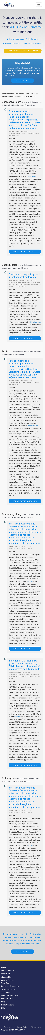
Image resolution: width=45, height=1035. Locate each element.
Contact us (5, 983)
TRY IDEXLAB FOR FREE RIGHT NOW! (22, 51)
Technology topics (8, 989)
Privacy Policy (36, 1027)
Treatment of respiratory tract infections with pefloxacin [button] (24, 275)
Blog (3, 1002)
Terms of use (6, 993)
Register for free (7, 980)
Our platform (5, 974)
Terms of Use (9, 1027)
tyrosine (17, 717)
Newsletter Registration (10, 986)
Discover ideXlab (22, 81)
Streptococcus (35, 322)
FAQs (3, 1008)
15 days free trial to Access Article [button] (27, 252)
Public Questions (7, 1005)
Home (3, 967)
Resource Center (7, 998)
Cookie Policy (22, 1027)
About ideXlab (6, 977)
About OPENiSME (7, 971)
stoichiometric (32, 176)
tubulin (30, 581)
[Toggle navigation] (39, 4)
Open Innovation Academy (10, 995)
